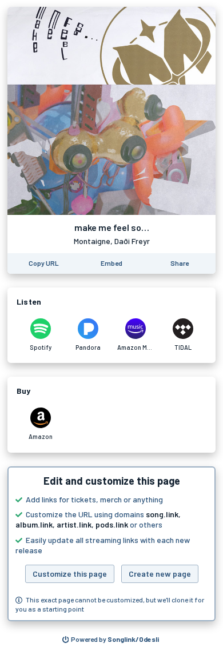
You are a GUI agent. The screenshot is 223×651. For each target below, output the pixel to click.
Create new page (160, 573)
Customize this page (70, 573)
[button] (111, 544)
